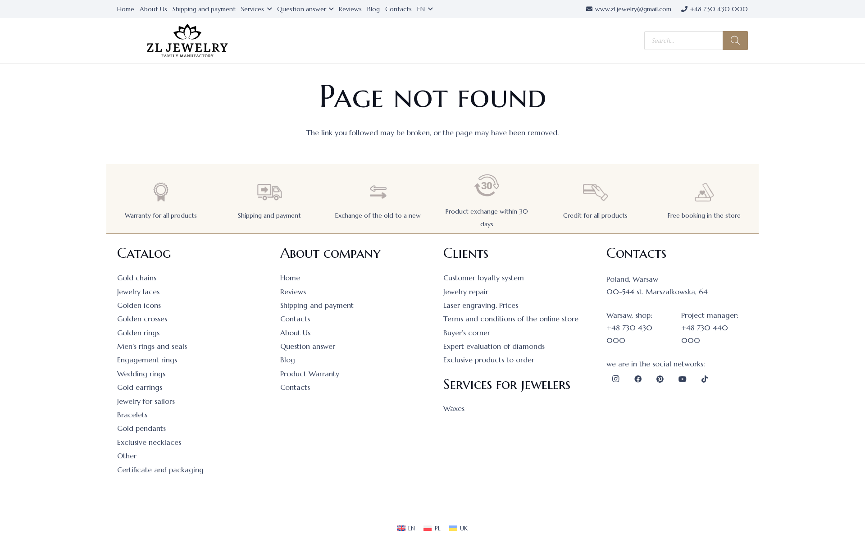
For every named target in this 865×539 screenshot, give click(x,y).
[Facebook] (638, 379)
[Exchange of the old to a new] (378, 192)
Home (290, 277)
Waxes (453, 408)
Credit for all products (595, 215)
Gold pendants (141, 428)
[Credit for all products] (595, 192)
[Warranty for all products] (160, 192)
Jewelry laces (138, 291)
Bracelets (132, 414)
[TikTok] (705, 379)
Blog (287, 359)
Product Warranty (309, 373)
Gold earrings (139, 387)
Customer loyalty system (483, 277)
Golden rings (138, 332)
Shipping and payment (269, 215)
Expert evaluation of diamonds (494, 346)
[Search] (735, 40)
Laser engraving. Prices (480, 305)
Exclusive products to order (488, 359)
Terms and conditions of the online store (510, 318)
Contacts (295, 318)
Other (127, 455)
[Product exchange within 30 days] (487, 185)
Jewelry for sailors (146, 401)
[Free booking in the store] (704, 192)
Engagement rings (147, 359)
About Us (295, 332)
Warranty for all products (161, 215)
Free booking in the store (704, 215)
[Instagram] (615, 379)
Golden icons (139, 305)
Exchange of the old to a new (378, 215)
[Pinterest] (660, 379)
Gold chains (136, 277)
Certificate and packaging (160, 469)
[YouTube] (683, 379)
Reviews (293, 291)
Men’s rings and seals (152, 346)
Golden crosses (142, 318)
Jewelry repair (465, 291)
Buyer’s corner (466, 332)
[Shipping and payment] (269, 192)
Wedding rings (141, 373)
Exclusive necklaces (149, 442)
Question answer (307, 346)
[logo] (187, 41)
